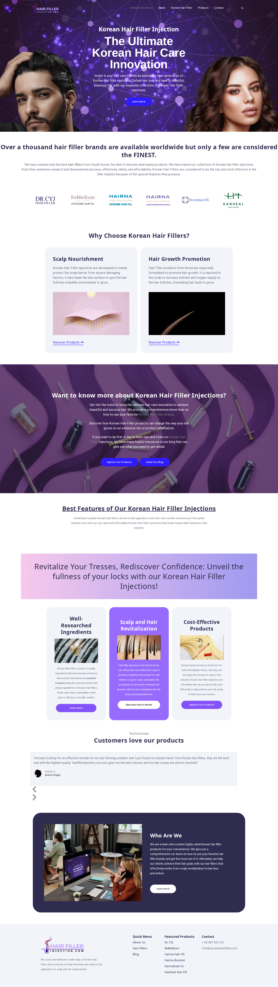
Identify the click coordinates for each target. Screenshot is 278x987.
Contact (219, 7)
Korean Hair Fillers (141, 7)
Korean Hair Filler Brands (156, 414)
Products (203, 7)
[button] (133, 789)
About (161, 7)
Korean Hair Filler (181, 7)
